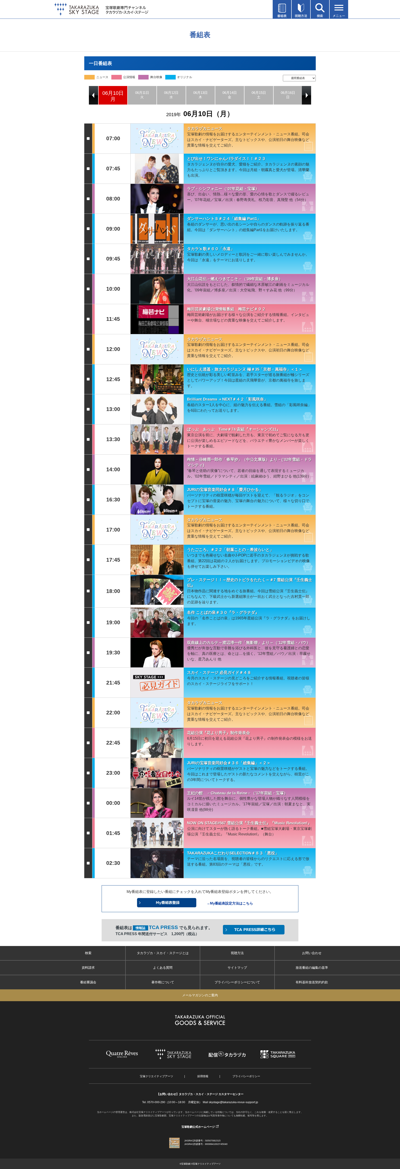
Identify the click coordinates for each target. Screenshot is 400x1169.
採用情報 (202, 1076)
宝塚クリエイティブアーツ (156, 1076)
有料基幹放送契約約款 (312, 982)
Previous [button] (93, 95)
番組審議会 (88, 982)
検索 (88, 953)
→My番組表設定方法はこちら (229, 903)
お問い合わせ (312, 953)
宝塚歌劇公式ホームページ (198, 1126)
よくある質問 (162, 967)
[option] (113, 95)
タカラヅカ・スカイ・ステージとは (163, 953)
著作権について (162, 982)
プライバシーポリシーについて (237, 982)
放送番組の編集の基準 (312, 967)
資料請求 (88, 967)
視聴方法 (237, 953)
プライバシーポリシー (246, 1076)
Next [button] (306, 95)
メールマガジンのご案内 (200, 995)
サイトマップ (237, 967)
